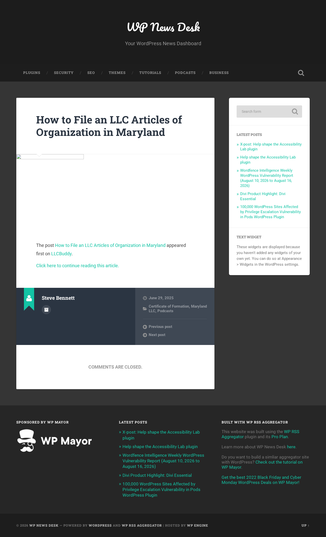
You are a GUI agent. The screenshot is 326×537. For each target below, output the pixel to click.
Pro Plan (279, 436)
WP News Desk (163, 27)
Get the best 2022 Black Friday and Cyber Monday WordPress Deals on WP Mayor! (261, 480)
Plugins (31, 72)
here (291, 446)
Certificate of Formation (169, 306)
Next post (157, 335)
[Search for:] (269, 111)
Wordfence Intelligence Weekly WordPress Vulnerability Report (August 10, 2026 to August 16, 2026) (266, 178)
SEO (91, 72)
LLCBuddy (61, 253)
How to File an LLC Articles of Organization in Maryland (109, 126)
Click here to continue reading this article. (77, 265)
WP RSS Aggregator (142, 525)
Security (64, 72)
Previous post (160, 326)
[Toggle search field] (301, 73)
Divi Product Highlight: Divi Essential (157, 475)
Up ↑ (306, 525)
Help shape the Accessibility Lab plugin (160, 446)
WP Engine (197, 525)
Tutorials (150, 72)
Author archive (46, 309)
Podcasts (185, 72)
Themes (117, 72)
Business (219, 72)
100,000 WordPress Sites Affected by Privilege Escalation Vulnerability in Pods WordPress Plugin (270, 211)
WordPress (100, 525)
